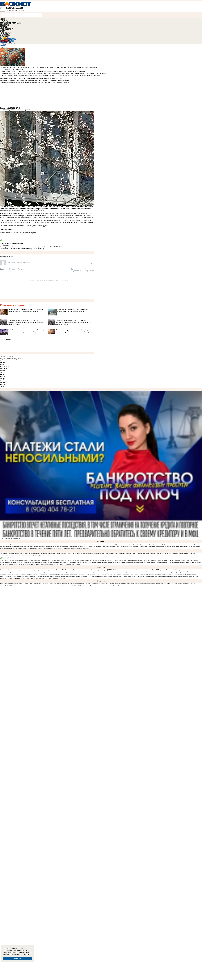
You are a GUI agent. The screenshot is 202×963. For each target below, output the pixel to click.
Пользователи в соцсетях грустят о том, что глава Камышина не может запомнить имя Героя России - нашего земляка (42, 71)
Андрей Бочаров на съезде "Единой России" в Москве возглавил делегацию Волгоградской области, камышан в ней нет (37, 553)
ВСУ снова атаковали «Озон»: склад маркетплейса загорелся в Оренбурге (124, 546)
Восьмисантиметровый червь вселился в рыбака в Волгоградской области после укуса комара (73, 546)
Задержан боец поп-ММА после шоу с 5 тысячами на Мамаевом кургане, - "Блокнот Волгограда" (174, 562)
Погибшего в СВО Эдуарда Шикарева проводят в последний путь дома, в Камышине (157, 574)
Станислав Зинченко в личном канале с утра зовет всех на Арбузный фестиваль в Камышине (116, 562)
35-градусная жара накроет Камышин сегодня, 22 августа (64, 564)
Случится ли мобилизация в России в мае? (15, 249)
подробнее (18, 359)
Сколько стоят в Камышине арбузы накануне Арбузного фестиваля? (22, 583)
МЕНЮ (2, 19)
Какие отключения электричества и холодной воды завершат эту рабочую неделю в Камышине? (72, 583)
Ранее (20, 269)
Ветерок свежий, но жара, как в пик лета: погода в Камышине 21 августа (44, 578)
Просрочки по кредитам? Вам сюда (10, 538)
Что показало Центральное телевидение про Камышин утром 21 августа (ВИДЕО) (88, 570)
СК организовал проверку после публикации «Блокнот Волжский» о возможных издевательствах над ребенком (135, 583)
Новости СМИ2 (5, 340)
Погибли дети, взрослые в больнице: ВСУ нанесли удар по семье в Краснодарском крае (28, 560)
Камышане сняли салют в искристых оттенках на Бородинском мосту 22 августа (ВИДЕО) (174, 546)
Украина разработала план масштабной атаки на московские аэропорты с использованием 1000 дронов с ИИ (55, 562)
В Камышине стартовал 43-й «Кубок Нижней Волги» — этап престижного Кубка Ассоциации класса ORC (100, 574)
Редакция (3, 47)
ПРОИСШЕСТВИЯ (6, 29)
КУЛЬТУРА (4, 21)
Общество (3, 108)
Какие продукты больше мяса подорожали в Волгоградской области (24, 247)
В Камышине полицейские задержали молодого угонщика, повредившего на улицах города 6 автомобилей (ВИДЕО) (43, 585)
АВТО (12, 41)
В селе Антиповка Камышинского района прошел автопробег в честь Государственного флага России (137, 560)
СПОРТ (2, 31)
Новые (2, 269)
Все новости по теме (7, 69)
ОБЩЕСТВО (4, 25)
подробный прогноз (7, 359)
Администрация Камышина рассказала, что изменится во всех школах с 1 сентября (80, 560)
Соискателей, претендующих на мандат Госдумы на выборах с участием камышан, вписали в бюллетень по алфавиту (86, 576)
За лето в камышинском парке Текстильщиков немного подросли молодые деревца (78, 544)
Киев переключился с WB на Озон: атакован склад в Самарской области (23, 564)
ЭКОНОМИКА (5, 35)
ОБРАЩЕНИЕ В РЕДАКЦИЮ (10, 23)
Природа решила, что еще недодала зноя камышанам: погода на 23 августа (68, 548)
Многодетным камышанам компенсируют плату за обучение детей (169, 572)
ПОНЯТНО (17, 958)
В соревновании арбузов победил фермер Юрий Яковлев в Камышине (23, 548)
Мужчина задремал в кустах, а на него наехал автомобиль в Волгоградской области (27, 544)
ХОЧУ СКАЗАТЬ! (6, 33)
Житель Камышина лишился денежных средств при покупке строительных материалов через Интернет (32, 570)
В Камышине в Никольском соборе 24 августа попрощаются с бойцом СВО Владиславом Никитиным (144, 570)
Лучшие (12, 269)
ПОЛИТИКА (4, 27)
